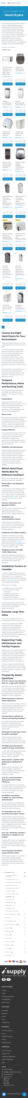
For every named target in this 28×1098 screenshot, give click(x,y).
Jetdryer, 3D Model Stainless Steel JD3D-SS (19, 69)
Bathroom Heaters (11, 885)
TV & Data (9, 952)
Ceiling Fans (10, 891)
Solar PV (8, 938)
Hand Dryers (10, 896)
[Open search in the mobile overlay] (14, 3)
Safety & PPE (9, 931)
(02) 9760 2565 (8, 1069)
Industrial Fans (10, 902)
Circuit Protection (10, 921)
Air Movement (9, 872)
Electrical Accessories (12, 924)
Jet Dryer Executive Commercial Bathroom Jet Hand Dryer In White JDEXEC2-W (20, 271)
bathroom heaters (13, 498)
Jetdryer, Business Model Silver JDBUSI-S (7, 103)
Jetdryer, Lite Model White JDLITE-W (19, 133)
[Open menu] (26, 3)
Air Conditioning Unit (12, 879)
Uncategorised (9, 955)
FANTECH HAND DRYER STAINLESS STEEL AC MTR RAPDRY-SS (20, 166)
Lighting (8, 927)
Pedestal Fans (10, 905)
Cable (7, 917)
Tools (8, 948)
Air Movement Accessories (13, 882)
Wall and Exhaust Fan (12, 911)
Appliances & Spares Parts (12, 914)
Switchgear (9, 945)
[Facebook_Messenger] (4, 1094)
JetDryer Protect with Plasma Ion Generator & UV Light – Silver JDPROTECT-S (7, 71)
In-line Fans (9, 899)
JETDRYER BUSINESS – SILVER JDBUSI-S (20, 307)
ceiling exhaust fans (18, 543)
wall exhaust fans (12, 580)
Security (8, 934)
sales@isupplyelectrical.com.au (12, 1072)
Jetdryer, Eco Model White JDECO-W (6, 133)
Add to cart (7, 84)
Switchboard (9, 941)
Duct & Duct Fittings (12, 893)
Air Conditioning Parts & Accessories (15, 876)
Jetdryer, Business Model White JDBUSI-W (20, 103)
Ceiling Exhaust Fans (12, 888)
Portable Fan (10, 908)
